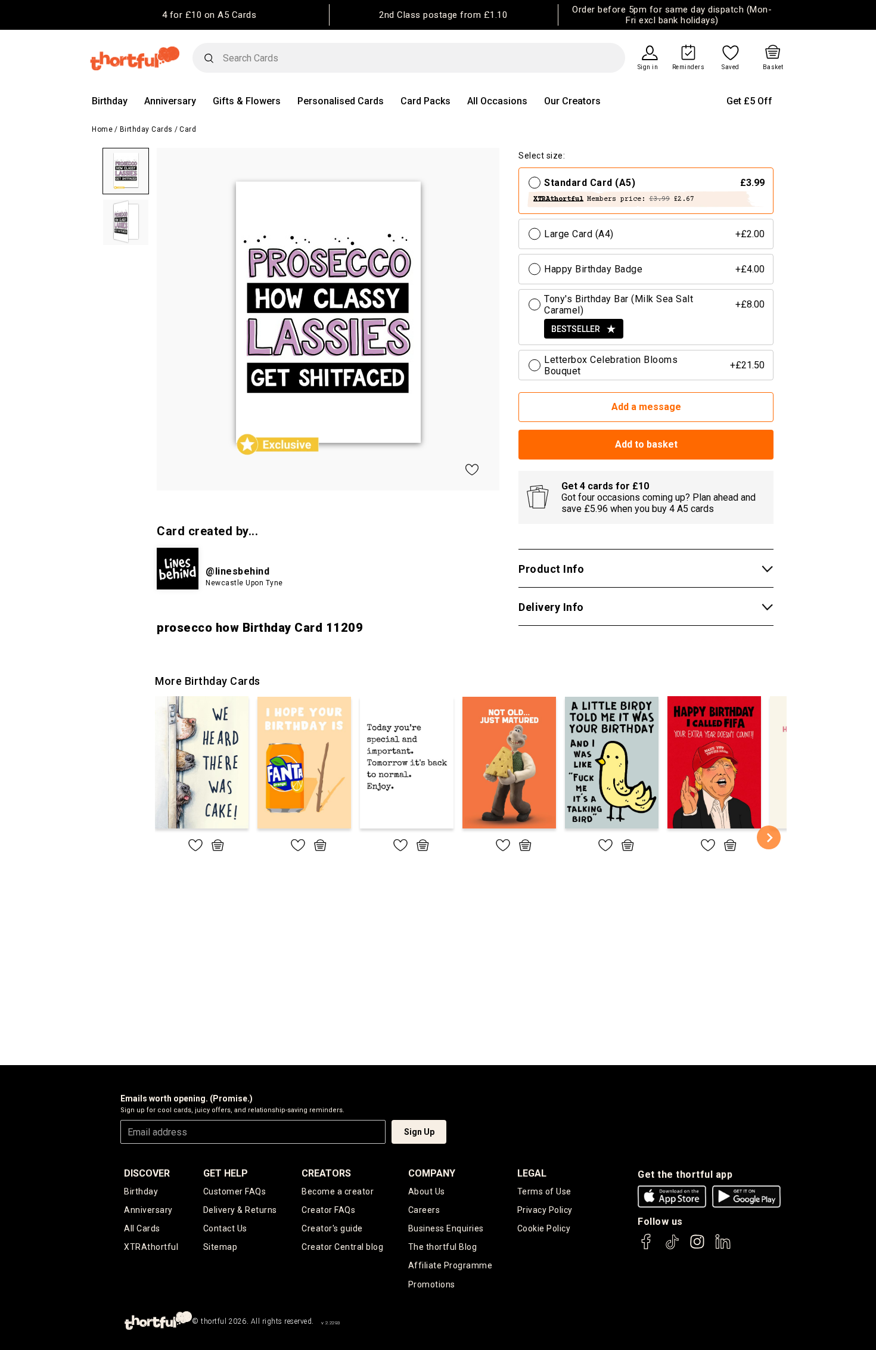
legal (531, 1173)
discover (147, 1173)
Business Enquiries (446, 1228)
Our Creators (572, 101)
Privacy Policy (545, 1210)
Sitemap (220, 1247)
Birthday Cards (146, 129)
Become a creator (338, 1191)
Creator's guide (332, 1228)
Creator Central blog (342, 1247)
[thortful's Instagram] (697, 1247)
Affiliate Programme (450, 1265)
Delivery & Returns (240, 1210)
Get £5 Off (749, 101)
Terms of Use (544, 1191)
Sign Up (419, 1132)
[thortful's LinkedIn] (723, 1247)
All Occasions (497, 101)
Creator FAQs (328, 1210)
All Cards (142, 1228)
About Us (426, 1191)
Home (102, 129)
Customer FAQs (234, 1191)
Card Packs (425, 101)
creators (326, 1173)
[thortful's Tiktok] (672, 1247)
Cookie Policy (544, 1228)
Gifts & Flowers (247, 101)
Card (187, 129)
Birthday (110, 101)
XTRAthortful (151, 1247)
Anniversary (170, 101)
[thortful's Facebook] (647, 1247)
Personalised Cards (340, 101)
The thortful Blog (442, 1247)
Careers (424, 1210)
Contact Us (225, 1228)
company (431, 1173)
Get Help (225, 1173)
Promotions (431, 1284)
